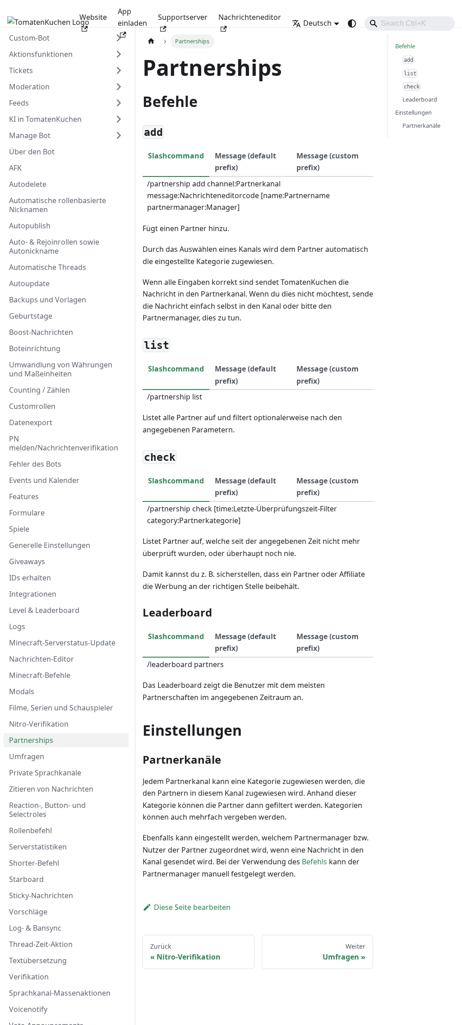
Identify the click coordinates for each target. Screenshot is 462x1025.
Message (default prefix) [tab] (245, 161)
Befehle (405, 46)
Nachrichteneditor (249, 17)
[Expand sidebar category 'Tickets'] (119, 70)
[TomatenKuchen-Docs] (37, 23)
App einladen (132, 17)
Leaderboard (419, 99)
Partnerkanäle (421, 125)
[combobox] (410, 23)
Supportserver (183, 17)
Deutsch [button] (317, 23)
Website (93, 17)
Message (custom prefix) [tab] (327, 161)
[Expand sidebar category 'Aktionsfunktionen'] (119, 54)
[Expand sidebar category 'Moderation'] (119, 86)
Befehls (314, 862)
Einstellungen (413, 112)
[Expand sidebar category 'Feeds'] (119, 103)
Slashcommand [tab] (176, 156)
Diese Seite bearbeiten (192, 907)
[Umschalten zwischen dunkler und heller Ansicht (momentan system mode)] (352, 23)
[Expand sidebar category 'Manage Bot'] (119, 135)
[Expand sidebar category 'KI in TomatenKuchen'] (119, 119)
